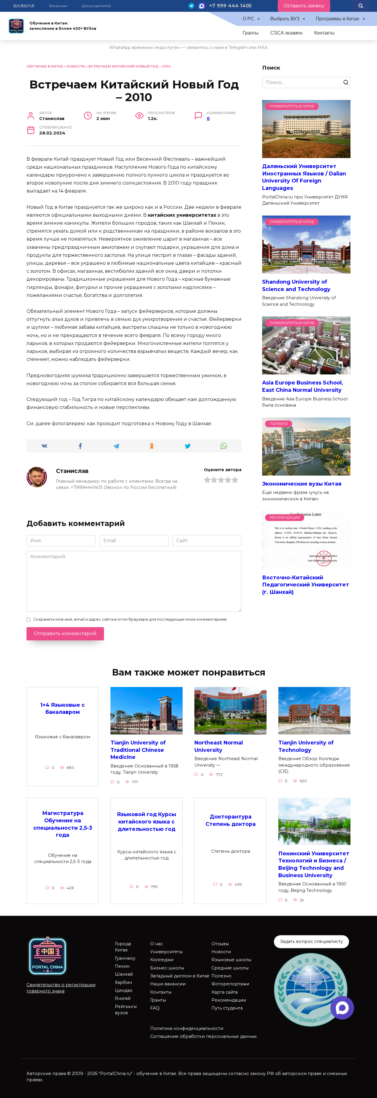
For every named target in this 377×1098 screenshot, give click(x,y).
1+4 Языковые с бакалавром (62, 708)
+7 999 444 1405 (230, 6)
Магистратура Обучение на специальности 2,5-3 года (62, 824)
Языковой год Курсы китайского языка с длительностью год (146, 821)
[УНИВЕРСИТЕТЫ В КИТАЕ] (306, 154)
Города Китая (123, 947)
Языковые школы (231, 959)
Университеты (166, 951)
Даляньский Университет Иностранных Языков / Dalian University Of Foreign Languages (304, 177)
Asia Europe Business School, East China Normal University (302, 386)
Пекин (122, 966)
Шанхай (124, 974)
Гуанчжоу (125, 958)
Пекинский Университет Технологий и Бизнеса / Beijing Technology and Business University (313, 864)
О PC (248, 18)
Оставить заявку (304, 6)
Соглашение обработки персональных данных (203, 1036)
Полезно (221, 976)
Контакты (324, 32)
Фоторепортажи (230, 984)
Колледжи (161, 959)
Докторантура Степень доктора (231, 820)
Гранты (251, 32)
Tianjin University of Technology (306, 746)
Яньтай (122, 998)
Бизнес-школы (167, 968)
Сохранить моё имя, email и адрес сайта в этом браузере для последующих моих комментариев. (130, 619)
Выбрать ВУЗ (285, 18)
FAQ (155, 1008)
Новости (76, 66)
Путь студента (227, 1008)
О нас (156, 943)
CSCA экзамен (286, 32)
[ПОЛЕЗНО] (306, 472)
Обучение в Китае (45, 66)
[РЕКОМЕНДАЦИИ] (306, 565)
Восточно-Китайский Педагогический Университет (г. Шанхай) (305, 584)
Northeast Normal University (218, 746)
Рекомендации (228, 1000)
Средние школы (230, 968)
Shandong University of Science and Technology (296, 285)
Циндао (124, 990)
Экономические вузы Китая (301, 484)
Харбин (123, 982)
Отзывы (220, 943)
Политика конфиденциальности (186, 1028)
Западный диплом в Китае (179, 976)
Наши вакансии (168, 984)
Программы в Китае (337, 18)
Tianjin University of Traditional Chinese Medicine (138, 749)
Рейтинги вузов (126, 1010)
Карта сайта (224, 992)
